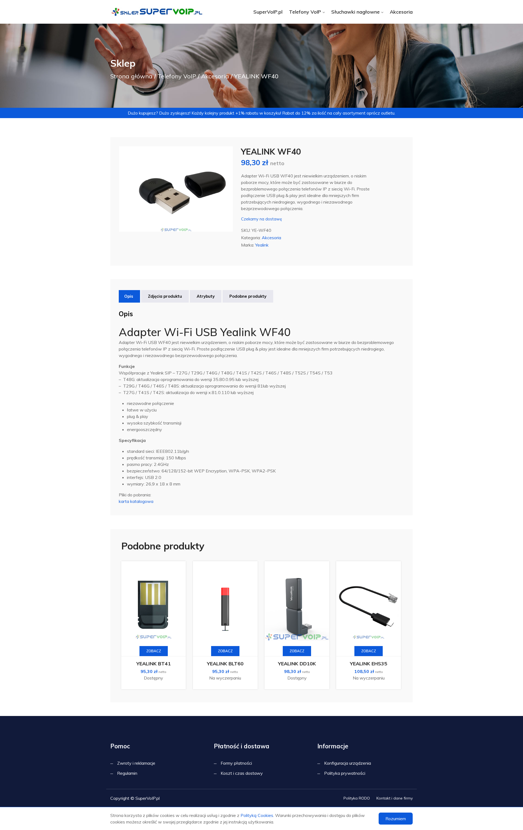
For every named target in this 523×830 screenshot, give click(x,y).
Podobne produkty (247, 296)
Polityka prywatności (344, 773)
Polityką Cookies (257, 815)
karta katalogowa (136, 501)
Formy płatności (236, 763)
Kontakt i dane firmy (394, 798)
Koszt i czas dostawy (242, 773)
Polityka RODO (356, 798)
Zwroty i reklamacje (136, 763)
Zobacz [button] (153, 651)
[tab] (128, 296)
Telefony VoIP (305, 12)
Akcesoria (401, 12)
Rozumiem (395, 818)
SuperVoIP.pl (267, 12)
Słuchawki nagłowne (355, 12)
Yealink (262, 245)
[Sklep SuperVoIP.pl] (158, 12)
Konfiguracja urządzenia (347, 763)
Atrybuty (206, 296)
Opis (128, 296)
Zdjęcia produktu (165, 296)
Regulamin (127, 773)
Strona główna (131, 76)
